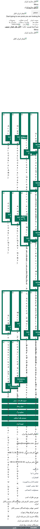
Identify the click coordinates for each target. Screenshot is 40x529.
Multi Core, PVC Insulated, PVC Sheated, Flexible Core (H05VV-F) (27, 387)
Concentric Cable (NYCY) (8, 228)
